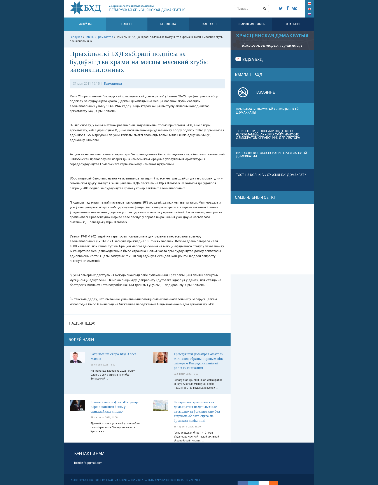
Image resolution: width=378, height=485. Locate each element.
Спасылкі (293, 24)
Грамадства (113, 84)
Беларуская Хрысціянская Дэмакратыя (147, 8)
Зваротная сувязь (251, 24)
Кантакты (210, 24)
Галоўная (85, 24)
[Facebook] (243, 483)
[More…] (271, 483)
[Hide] (275, 483)
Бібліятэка (168, 24)
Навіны (126, 24)
